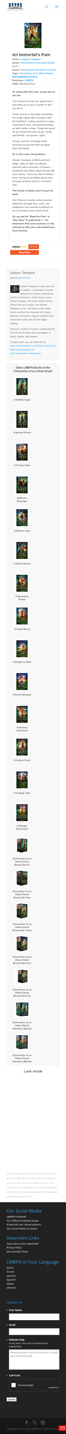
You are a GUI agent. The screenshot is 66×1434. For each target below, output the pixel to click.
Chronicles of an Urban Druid (37, 62)
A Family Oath (22, 465)
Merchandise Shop (17, 1251)
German (11, 1275)
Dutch (10, 1267)
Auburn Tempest (31, 59)
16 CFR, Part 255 (13, 1192)
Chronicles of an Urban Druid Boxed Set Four (22, 959)
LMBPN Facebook (17, 1216)
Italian (10, 1283)
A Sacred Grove (22, 432)
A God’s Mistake (22, 694)
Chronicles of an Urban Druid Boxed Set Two (22, 894)
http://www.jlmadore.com (22, 349)
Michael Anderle (22, 278)
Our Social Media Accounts (22, 1228)
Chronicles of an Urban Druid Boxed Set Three (22, 927)
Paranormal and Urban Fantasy (38, 69)
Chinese (11, 1287)
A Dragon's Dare (22, 662)
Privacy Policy (14, 1247)
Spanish (11, 1279)
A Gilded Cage (22, 399)
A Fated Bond (22, 629)
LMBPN (29, 80)
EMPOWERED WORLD (24, 76)
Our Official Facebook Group (23, 1220)
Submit (11, 1399)
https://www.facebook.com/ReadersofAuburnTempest (36, 346)
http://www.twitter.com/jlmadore (25, 353)
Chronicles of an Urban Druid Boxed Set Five (22, 992)
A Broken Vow (22, 530)
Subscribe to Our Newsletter (23, 1243)
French (10, 1271)
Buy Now (24, 252)
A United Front (22, 760)
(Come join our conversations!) (24, 1224)
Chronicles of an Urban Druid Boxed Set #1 (22, 861)
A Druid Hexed (22, 563)
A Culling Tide (22, 793)
